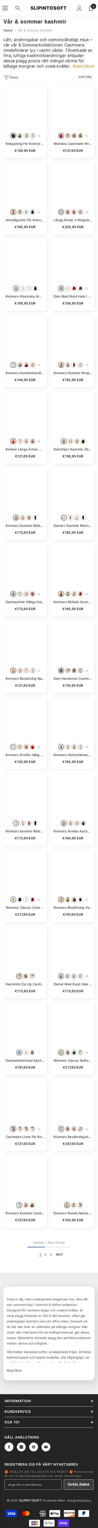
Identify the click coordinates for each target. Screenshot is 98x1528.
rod (61, 136)
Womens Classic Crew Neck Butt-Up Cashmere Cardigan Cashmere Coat (25, 907)
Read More (14, 1370)
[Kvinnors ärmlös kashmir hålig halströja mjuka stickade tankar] (73, 795)
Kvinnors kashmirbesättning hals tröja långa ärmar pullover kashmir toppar (25, 373)
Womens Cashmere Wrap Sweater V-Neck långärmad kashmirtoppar (73, 144)
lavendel (80, 1129)
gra (74, 900)
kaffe (80, 288)
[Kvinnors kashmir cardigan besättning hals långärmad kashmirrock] (25, 1177)
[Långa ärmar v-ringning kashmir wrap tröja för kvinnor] (73, 184)
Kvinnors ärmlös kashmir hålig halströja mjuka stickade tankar (73, 831)
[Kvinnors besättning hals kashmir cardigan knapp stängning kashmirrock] (73, 872)
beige (26, 136)
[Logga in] (79, 8)
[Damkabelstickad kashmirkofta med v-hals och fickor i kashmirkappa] (25, 1025)
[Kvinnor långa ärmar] (25, 414)
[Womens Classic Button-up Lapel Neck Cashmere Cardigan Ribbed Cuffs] (73, 1025)
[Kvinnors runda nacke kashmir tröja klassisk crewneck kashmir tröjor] (73, 1177)
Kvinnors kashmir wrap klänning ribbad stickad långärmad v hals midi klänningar (73, 373)
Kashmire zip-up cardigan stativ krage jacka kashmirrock (25, 984)
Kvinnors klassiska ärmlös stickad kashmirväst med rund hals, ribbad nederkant (25, 296)
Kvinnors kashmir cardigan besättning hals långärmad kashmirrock (25, 1213)
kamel (80, 136)
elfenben (33, 136)
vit (13, 365)
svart (33, 212)
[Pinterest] (33, 1446)
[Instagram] (21, 1446)
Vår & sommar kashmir (35, 30)
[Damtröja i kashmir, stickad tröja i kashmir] (73, 414)
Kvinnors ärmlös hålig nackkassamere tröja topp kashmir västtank (25, 755)
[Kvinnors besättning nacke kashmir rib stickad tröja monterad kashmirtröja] (25, 643)
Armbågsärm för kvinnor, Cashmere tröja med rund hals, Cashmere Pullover (25, 220)
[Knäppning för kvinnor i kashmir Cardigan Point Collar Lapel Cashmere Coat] (25, 108)
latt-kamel (26, 1129)
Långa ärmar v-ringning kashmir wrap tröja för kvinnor (73, 220)
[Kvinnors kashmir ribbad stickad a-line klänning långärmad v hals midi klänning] (25, 490)
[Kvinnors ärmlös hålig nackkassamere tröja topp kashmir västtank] (25, 719)
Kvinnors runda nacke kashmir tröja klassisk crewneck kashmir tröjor (73, 1213)
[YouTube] (45, 1446)
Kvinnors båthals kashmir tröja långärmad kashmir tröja (73, 602)
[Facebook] (9, 1446)
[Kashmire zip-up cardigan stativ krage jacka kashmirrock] (25, 948)
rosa (13, 212)
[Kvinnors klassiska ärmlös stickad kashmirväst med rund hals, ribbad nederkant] (25, 261)
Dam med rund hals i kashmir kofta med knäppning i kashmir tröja (73, 296)
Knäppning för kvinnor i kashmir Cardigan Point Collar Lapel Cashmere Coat (25, 144)
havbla (13, 136)
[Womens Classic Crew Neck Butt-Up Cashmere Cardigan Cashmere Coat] (25, 872)
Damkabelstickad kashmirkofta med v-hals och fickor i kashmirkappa (25, 1060)
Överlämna (78, 1484)
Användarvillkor (54, 1500)
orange (13, 441)
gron (13, 594)
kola (61, 365)
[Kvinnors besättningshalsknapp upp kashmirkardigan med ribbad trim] (73, 1101)
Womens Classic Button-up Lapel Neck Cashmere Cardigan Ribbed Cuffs (73, 1060)
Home (7, 30)
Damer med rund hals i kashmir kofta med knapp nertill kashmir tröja (73, 984)
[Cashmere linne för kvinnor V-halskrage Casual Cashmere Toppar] (25, 1101)
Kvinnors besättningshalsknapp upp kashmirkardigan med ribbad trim (73, 1137)
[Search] (18, 8)
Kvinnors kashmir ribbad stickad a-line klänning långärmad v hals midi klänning (25, 525)
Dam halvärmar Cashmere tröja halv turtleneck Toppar (73, 678)
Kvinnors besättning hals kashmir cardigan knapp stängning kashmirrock (73, 907)
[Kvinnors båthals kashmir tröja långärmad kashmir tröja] (73, 566)
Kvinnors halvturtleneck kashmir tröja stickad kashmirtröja (73, 755)
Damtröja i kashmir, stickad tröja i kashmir (73, 449)
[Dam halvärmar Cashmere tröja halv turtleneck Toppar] (73, 643)
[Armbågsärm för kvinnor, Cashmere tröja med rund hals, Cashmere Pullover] (25, 184)
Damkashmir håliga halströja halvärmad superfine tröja (25, 602)
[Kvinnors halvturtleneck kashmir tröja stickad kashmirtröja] (73, 719)
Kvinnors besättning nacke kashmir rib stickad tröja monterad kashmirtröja (25, 678)
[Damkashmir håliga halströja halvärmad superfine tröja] (25, 566)
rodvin (74, 365)
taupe (20, 136)
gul (68, 900)
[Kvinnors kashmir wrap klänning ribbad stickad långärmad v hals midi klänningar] (73, 337)
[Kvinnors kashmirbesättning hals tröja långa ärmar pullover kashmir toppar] (25, 337)
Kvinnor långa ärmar (25, 449)
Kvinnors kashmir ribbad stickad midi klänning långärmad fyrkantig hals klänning (25, 831)
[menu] (5, 8)
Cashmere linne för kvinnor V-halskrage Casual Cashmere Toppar (25, 1137)
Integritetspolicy (79, 1500)
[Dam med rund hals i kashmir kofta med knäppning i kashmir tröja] (73, 261)
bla (26, 212)
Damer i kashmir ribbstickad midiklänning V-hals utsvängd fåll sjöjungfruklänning (73, 525)
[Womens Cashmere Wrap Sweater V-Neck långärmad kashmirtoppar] (73, 108)
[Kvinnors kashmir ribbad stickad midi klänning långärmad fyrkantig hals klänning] (25, 795)
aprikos (16, 823)
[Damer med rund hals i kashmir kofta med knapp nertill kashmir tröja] (73, 948)
